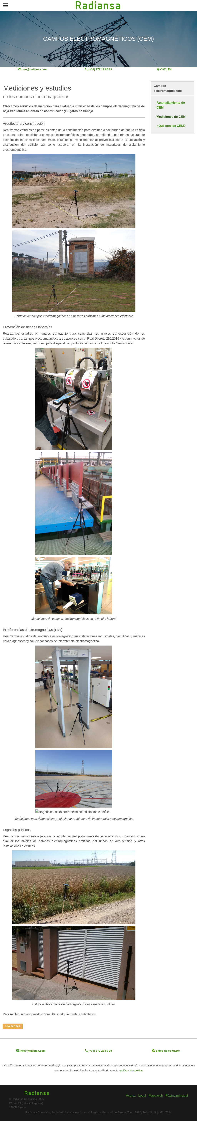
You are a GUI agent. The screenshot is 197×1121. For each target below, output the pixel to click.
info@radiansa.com (34, 69)
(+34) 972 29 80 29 (100, 69)
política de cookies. (131, 1070)
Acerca (131, 1095)
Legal (142, 1095)
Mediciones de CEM (171, 116)
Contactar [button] (13, 1026)
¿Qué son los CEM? (171, 125)
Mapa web (156, 1095)
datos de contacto (168, 1050)
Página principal (177, 1095)
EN (170, 69)
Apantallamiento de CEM (171, 105)
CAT (163, 69)
